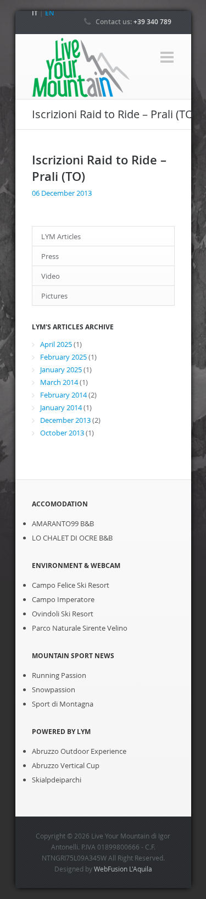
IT (35, 13)
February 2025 (63, 357)
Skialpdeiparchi (56, 780)
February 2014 (63, 395)
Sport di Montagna (62, 704)
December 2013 (65, 420)
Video (50, 276)
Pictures (54, 296)
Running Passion (59, 675)
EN (49, 13)
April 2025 (56, 344)
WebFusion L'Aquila (123, 868)
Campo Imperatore (63, 599)
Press (50, 256)
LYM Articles (61, 236)
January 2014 (61, 407)
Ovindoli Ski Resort (62, 614)
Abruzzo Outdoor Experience (79, 751)
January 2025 (61, 369)
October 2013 (62, 433)
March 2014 (59, 382)
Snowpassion (53, 689)
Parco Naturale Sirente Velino (79, 628)
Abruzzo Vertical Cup (65, 765)
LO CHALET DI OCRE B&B (72, 538)
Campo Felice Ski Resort (70, 585)
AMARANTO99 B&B (63, 523)
